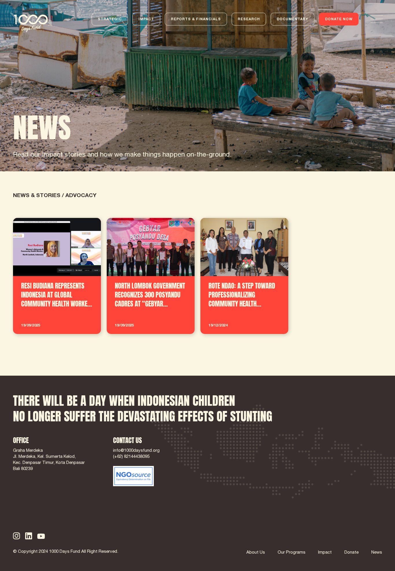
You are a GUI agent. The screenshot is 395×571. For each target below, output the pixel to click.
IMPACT (146, 19)
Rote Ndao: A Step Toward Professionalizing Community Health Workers (236, 229)
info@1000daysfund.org (136, 451)
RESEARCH (249, 19)
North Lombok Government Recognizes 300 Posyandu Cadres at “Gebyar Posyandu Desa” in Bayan (149, 232)
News (376, 552)
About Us (255, 552)
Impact (325, 552)
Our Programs (291, 552)
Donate (351, 552)
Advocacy (81, 196)
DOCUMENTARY (292, 19)
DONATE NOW (338, 19)
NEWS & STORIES (36, 196)
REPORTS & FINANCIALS (196, 19)
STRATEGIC (110, 19)
